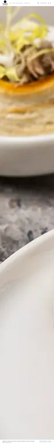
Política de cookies (8, 442)
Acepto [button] (49, 441)
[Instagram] (49, 3)
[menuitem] (10, 3)
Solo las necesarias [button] (43, 441)
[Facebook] (51, 3)
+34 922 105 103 (43, 3)
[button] (38, 3)
